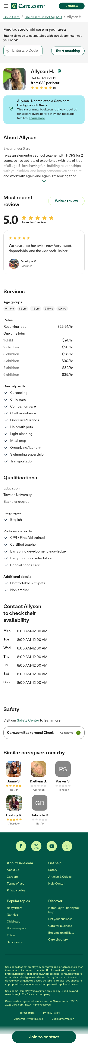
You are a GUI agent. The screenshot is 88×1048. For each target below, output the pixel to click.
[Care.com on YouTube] (52, 846)
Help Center (56, 883)
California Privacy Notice (28, 1018)
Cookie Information (63, 1018)
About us (13, 870)
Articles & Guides (60, 877)
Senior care (14, 942)
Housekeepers (16, 928)
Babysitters (14, 908)
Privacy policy (16, 890)
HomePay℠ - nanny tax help (63, 910)
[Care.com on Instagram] (67, 846)
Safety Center (28, 720)
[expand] (44, 181)
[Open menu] (6, 6)
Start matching (68, 51)
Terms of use (15, 883)
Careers (12, 877)
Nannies (12, 915)
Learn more (37, 118)
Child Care (11, 17)
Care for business (60, 926)
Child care (14, 921)
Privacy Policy (51, 1012)
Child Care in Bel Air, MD (43, 17)
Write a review (66, 201)
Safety (52, 870)
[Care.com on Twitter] (36, 846)
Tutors (11, 935)
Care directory (58, 939)
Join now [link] (72, 6)
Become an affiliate (61, 933)
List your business (60, 919)
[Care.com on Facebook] (21, 846)
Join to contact (44, 1036)
